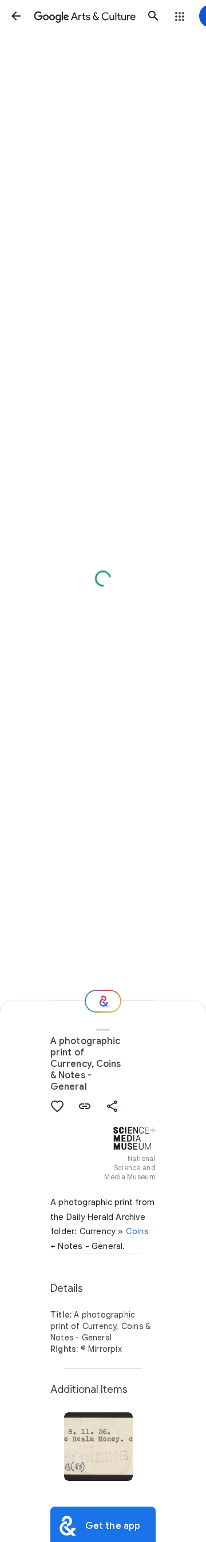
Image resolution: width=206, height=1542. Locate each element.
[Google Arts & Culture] (84, 16)
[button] (16, 16)
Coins (137, 1231)
